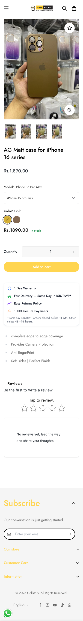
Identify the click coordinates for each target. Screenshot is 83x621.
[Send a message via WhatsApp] (7, 613)
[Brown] (16, 219)
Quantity (10, 251)
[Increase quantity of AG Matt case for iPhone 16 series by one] (73, 252)
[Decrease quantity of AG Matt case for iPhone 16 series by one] (27, 252)
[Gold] (7, 219)
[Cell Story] (42, 8)
